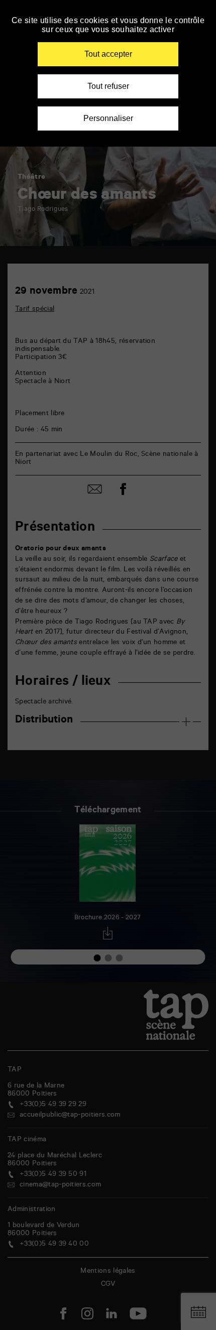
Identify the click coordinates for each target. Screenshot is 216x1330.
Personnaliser (108, 118)
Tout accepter (108, 54)
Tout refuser (108, 86)
